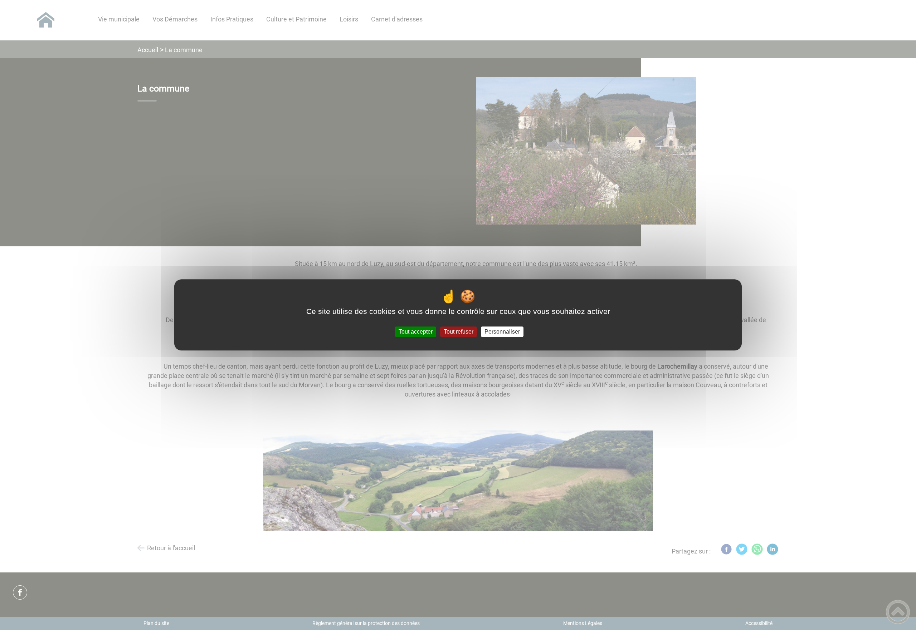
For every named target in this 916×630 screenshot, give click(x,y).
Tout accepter (416, 332)
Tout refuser (458, 332)
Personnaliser (502, 332)
